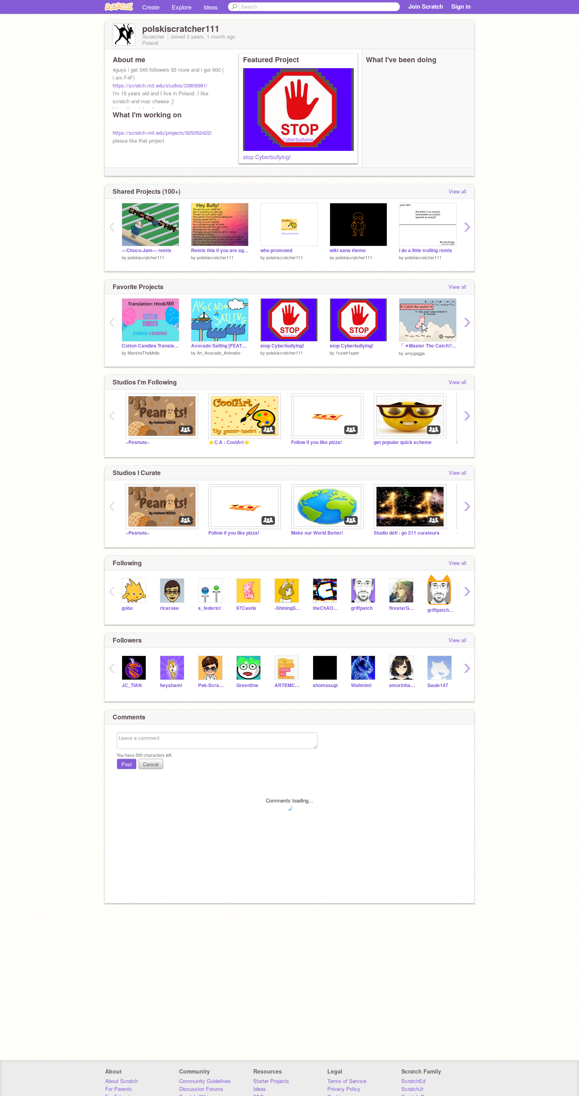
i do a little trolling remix (425, 250)
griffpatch (362, 608)
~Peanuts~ (138, 442)
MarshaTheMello (144, 352)
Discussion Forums (201, 1088)
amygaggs (415, 353)
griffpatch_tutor (440, 610)
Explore (181, 7)
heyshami (171, 685)
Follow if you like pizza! (316, 442)
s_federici (209, 608)
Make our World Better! (317, 532)
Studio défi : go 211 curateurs (407, 532)
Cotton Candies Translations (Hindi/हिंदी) (150, 345)
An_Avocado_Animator (219, 352)
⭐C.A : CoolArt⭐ (229, 442)
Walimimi (361, 685)
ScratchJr (412, 1088)
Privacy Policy (343, 1088)
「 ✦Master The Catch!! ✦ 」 (428, 345)
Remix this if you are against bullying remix (220, 250)
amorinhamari (402, 685)
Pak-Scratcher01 (211, 685)
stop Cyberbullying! (267, 157)
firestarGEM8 (402, 608)
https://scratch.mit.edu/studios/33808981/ (160, 85)
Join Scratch (425, 6)
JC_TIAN (132, 685)
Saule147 (437, 685)
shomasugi (325, 685)
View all (457, 191)
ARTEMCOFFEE (288, 685)
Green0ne (247, 685)
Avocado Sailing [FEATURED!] (220, 345)
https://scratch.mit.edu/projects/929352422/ (162, 132)
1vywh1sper (347, 352)
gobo (127, 608)
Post (126, 764)
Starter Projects (271, 1081)
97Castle (246, 608)
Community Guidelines (205, 1081)
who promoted (276, 250)
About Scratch (121, 1081)
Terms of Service (346, 1081)
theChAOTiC (326, 608)
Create (151, 7)
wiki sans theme (348, 250)
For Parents (118, 1088)
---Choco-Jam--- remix (146, 250)
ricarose (169, 608)
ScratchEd (413, 1081)
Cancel (151, 764)
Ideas (211, 7)
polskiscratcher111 (146, 257)
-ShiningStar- (288, 608)
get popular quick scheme (403, 442)
